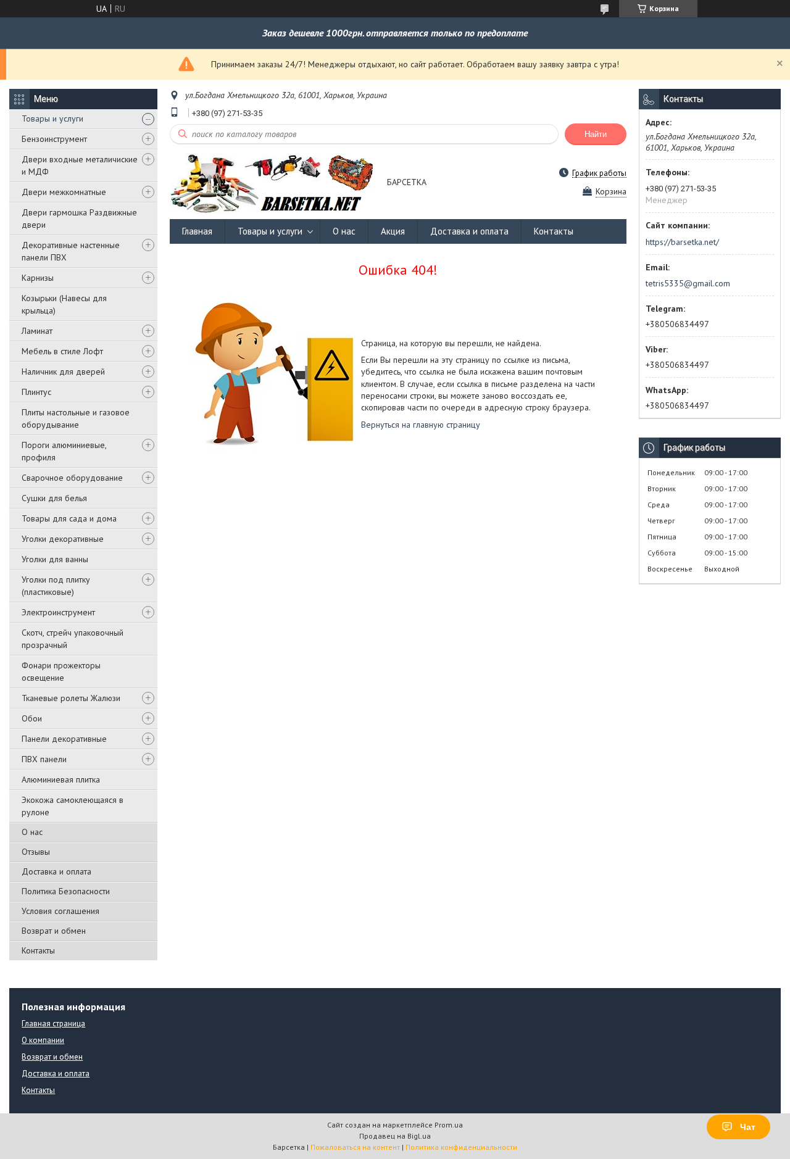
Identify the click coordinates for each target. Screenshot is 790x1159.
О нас (32, 831)
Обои (32, 718)
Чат (747, 1127)
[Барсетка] (272, 183)
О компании (43, 1040)
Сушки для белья (54, 498)
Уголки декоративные (63, 538)
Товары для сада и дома (69, 518)
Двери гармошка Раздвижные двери (79, 218)
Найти (595, 134)
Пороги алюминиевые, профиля (64, 451)
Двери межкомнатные (64, 191)
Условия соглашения (60, 910)
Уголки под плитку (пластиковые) (56, 585)
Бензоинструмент (54, 138)
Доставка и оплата (56, 871)
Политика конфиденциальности (461, 1147)
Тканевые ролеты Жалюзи (71, 698)
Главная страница (53, 1023)
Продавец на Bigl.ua (395, 1135)
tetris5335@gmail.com (688, 283)
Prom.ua (448, 1124)
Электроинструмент (58, 612)
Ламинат (37, 330)
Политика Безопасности (66, 891)
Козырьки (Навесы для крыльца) (64, 304)
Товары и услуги (52, 118)
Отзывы (36, 851)
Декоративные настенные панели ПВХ (71, 251)
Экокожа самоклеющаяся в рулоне (72, 806)
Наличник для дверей (63, 371)
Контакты (38, 950)
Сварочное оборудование (72, 477)
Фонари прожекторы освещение (61, 671)
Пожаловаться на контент (355, 1147)
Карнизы (38, 277)
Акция (393, 231)
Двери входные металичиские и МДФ (80, 165)
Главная (197, 231)
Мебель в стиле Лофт (62, 351)
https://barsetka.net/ (682, 241)
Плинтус (36, 391)
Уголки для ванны (55, 559)
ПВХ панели (44, 759)
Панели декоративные (64, 738)
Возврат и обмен (54, 930)
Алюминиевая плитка (61, 779)
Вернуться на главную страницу (420, 424)
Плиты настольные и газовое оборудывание (76, 418)
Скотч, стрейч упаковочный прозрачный (72, 638)
